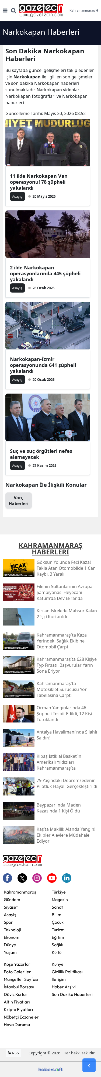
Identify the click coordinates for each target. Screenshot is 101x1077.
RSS (15, 1052)
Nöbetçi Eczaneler (21, 1017)
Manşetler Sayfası (21, 979)
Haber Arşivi (64, 986)
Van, (19, 500)
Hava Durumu (17, 1024)
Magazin (60, 899)
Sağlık (57, 944)
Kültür (57, 952)
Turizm (58, 929)
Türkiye (59, 892)
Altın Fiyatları (17, 1002)
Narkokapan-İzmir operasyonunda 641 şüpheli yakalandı (43, 365)
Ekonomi (12, 937)
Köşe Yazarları (18, 964)
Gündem (12, 899)
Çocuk (58, 922)
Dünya (10, 944)
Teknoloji (12, 929)
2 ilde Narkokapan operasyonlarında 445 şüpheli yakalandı (45, 273)
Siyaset (11, 907)
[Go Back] (89, 1065)
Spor (8, 922)
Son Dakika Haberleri (72, 994)
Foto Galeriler (17, 971)
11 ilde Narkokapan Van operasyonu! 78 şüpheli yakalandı (39, 182)
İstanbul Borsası (19, 986)
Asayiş (10, 914)
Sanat (57, 907)
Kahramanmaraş (20, 892)
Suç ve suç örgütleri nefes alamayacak (41, 454)
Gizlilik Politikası (67, 971)
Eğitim (58, 937)
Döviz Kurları (16, 994)
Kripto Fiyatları (18, 1009)
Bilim (56, 914)
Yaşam (10, 952)
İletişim (59, 979)
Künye (58, 964)
